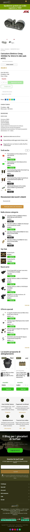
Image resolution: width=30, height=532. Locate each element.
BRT (21, 428)
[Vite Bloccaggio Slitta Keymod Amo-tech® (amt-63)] (3, 322)
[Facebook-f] (10, 529)
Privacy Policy (19, 525)
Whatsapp (12, 99)
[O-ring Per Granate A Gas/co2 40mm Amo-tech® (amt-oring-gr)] (3, 314)
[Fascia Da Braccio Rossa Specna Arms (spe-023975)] (3, 155)
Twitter (7, 99)
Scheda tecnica (5, 104)
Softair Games (12, 525)
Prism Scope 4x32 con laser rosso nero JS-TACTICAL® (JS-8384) (17, 271)
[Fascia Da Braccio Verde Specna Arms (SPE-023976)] (3, 164)
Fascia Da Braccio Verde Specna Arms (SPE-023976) (17, 162)
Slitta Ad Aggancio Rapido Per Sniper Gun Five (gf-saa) (17, 329)
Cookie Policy (25, 525)
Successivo (28, 50)
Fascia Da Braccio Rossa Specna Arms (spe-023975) (17, 154)
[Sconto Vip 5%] (3, 254)
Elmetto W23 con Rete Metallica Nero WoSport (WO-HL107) (8, 374)
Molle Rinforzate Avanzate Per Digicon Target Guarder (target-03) (17, 337)
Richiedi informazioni (7, 91)
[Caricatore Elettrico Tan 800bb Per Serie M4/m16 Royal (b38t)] (3, 241)
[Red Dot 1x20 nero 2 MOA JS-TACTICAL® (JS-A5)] (3, 280)
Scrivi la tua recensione (7, 61)
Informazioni (22, 412)
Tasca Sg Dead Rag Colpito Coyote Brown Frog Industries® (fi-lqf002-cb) (17, 178)
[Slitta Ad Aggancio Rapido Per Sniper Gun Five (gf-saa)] (3, 330)
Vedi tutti (27, 305)
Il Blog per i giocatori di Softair (15, 438)
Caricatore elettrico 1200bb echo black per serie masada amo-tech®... (18, 224)
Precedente (24, 50)
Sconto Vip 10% (11, 259)
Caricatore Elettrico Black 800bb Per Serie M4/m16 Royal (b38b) (17, 232)
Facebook (5, 99)
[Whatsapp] (20, 529)
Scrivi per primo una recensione (13, 206)
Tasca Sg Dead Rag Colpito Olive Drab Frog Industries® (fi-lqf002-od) (18, 170)
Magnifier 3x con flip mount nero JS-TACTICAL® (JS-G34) (16, 295)
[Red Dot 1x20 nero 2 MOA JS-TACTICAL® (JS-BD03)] (3, 288)
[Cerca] (19, 2)
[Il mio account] (28, 2)
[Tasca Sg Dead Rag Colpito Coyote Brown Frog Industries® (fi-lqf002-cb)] (3, 180)
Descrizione (4, 113)
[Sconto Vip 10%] (3, 261)
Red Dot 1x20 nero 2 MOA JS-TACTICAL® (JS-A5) (17, 279)
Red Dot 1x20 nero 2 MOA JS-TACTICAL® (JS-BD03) (17, 287)
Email (10, 99)
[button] (2, 25)
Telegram (14, 99)
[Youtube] (15, 529)
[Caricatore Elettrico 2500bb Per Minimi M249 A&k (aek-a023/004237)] (3, 217)
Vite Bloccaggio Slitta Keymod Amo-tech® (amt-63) (18, 321)
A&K (8, 74)
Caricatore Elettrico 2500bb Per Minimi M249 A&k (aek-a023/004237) (17, 216)
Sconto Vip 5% (10, 252)
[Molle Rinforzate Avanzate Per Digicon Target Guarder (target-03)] (3, 339)
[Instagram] (13, 529)
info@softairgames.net (15, 511)
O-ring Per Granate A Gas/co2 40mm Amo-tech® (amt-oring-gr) (18, 313)
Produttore (3, 107)
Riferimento (4, 109)
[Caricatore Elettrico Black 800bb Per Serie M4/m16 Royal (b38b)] (3, 233)
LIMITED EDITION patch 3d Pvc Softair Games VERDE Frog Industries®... (16, 186)
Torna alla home (26, 50)
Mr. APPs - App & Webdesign (17, 526)
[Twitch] (17, 529)
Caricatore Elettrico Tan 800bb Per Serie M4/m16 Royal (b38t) (17, 240)
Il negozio (7, 412)
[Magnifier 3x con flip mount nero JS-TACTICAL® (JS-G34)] (3, 296)
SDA (24, 428)
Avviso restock (9, 64)
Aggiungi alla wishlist (6, 94)
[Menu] (1, 2)
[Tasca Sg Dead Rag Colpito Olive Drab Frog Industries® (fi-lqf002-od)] (3, 172)
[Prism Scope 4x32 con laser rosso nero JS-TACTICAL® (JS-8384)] (3, 272)
